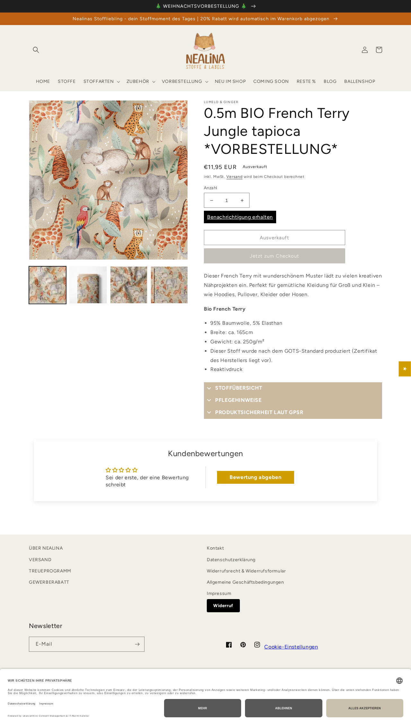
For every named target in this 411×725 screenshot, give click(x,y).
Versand (234, 176)
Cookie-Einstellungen (291, 647)
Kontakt (215, 548)
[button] (36, 50)
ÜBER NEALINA (46, 548)
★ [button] (405, 368)
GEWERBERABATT (49, 582)
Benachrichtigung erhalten (240, 217)
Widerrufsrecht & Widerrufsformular (246, 571)
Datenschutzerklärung (231, 559)
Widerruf (223, 605)
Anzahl (210, 187)
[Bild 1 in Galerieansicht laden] (47, 285)
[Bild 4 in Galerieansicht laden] (169, 285)
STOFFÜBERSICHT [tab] (238, 388)
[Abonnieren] (137, 644)
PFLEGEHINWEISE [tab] (238, 400)
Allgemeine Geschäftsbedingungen (245, 582)
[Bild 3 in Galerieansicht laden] (128, 285)
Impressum (219, 593)
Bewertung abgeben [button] (255, 477)
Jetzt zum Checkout (274, 256)
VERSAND (40, 559)
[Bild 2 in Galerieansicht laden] (88, 285)
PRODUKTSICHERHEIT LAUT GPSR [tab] (259, 412)
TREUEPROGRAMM (50, 571)
